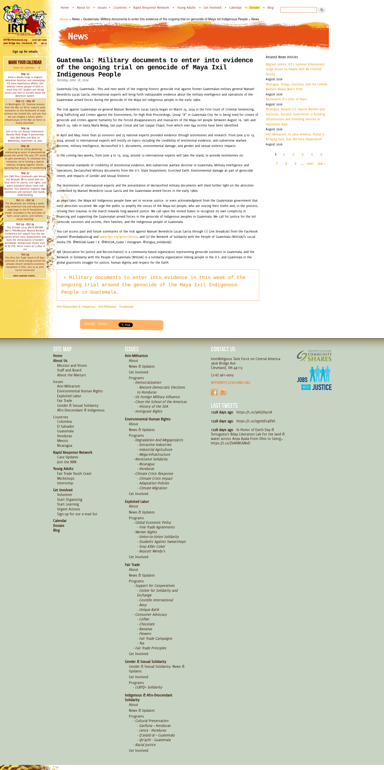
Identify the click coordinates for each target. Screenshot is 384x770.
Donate (255, 8)
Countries (120, 7)
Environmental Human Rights (80, 391)
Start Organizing (69, 499)
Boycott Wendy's (152, 551)
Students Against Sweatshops (162, 541)
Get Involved (212, 8)
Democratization (148, 382)
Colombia (64, 421)
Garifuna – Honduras (155, 725)
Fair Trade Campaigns (155, 638)
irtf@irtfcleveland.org (230, 382)
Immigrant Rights (148, 411)
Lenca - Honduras (152, 730)
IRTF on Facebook (214, 392)
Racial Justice (145, 744)
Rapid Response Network (151, 8)
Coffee (144, 619)
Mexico (62, 440)
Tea (141, 643)
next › (311, 163)
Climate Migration (153, 488)
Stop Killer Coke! (152, 546)
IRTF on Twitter (223, 392)
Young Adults (186, 8)
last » (322, 163)
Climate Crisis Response (154, 473)
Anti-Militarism (107, 306)
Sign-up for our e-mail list (77, 514)
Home (65, 8)
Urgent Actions (68, 509)
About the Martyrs (71, 375)
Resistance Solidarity (151, 459)
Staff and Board (69, 370)
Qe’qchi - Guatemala (154, 740)
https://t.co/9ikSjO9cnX (254, 412)
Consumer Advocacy (151, 614)
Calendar (235, 8)
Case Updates (67, 457)
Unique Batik (149, 609)
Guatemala (126, 306)
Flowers (145, 633)
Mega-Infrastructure (154, 454)
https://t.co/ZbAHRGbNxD (230, 443)
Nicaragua (64, 445)
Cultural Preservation (151, 720)
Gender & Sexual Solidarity (77, 405)
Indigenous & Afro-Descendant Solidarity (148, 697)
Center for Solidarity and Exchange (157, 593)
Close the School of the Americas (161, 401)
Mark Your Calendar (25, 64)
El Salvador (65, 426)
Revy (142, 605)
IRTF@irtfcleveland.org (15, 39)
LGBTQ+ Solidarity (148, 687)
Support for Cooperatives (155, 585)
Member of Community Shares (314, 355)
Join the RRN (66, 462)
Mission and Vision (72, 365)
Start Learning (68, 504)
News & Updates (142, 366)
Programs (136, 378)
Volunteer (64, 494)
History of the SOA (153, 406)
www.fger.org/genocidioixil (119, 237)
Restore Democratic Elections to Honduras (161, 389)
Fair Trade (64, 400)
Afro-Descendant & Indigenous (76, 306)
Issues (102, 7)
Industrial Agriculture (155, 449)
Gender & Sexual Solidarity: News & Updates (156, 669)
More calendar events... (25, 275)
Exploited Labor (69, 396)
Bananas (145, 629)
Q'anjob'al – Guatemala (156, 735)
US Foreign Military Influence (157, 397)
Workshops (65, 478)
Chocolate (146, 624)
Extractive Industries (155, 444)
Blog (271, 8)
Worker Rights (146, 532)
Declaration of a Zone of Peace (286, 99)
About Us (83, 8)
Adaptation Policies (154, 483)
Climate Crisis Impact (155, 478)
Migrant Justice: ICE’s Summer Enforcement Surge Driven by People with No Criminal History (295, 69)
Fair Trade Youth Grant (74, 473)
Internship (65, 483)
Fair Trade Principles (150, 648)
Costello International (156, 600)
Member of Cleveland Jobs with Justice (314, 383)
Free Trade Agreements (157, 527)
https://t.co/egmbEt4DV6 (255, 421)
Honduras (64, 436)
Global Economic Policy (153, 522)
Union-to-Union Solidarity (159, 536)
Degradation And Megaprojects (159, 440)
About (133, 360)
